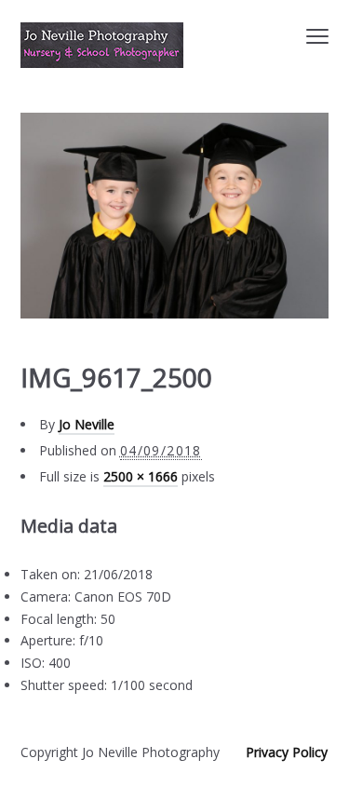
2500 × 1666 (140, 476)
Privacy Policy (287, 752)
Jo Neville (86, 424)
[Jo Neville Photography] (101, 45)
